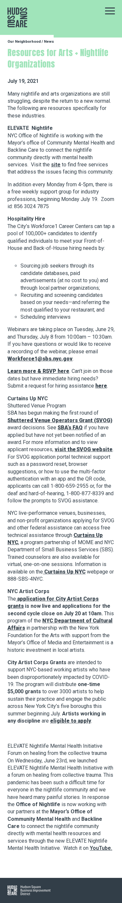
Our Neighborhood (24, 41)
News (49, 41)
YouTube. (101, 848)
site (56, 164)
